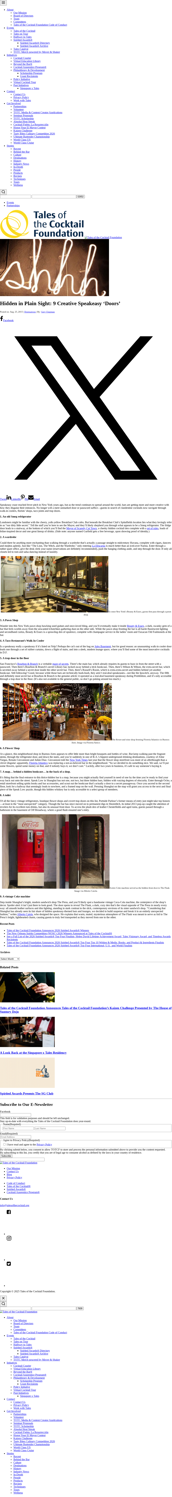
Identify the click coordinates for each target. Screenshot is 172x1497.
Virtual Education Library (27, 61)
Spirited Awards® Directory (35, 42)
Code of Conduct (16, 1183)
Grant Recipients (29, 76)
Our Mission (20, 12)
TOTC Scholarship (23, 118)
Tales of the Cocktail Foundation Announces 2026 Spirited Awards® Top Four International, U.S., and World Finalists (69, 945)
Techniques (19, 179)
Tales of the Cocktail (24, 30)
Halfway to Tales (22, 36)
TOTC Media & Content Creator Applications (37, 112)
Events (10, 27)
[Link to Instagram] (32, 1259)
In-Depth (18, 166)
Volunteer (18, 109)
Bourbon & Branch (27, 663)
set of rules (152, 528)
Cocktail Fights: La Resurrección (30, 124)
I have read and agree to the (29, 1144)
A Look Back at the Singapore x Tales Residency (33, 1052)
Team (16, 18)
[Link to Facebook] (32, 1233)
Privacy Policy (21, 97)
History (17, 160)
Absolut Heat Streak (24, 121)
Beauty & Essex (135, 625)
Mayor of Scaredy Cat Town (81, 528)
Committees (19, 21)
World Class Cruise (23, 142)
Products (18, 172)
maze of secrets (60, 663)
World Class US (22, 139)
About (10, 9)
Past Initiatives (21, 85)
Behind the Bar (21, 151)
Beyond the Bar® (22, 64)
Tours (16, 182)
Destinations (20, 157)
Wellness (18, 185)
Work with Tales (22, 100)
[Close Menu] (3, 1298)
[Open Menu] (3, 3)
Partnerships (19, 106)
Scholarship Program (31, 73)
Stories (10, 145)
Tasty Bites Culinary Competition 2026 (34, 133)
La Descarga (98, 545)
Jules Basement (103, 646)
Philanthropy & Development (29, 70)
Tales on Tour (20, 33)
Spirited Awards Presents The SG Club (26, 1093)
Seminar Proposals (23, 115)
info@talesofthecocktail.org (14, 1205)
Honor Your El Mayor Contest (29, 127)
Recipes (17, 176)
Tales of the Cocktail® (19, 1186)
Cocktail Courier (22, 58)
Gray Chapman (48, 312)
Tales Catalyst (20, 49)
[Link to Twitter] (32, 1285)
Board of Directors (23, 15)
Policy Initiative (21, 79)
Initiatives (12, 55)
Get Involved (14, 103)
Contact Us (19, 94)
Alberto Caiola (25, 914)
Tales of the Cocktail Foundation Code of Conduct (40, 24)
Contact (11, 91)
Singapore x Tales (29, 88)
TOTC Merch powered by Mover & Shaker (36, 52)
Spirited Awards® (22, 39)
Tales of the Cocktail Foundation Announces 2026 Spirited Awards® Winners (48, 930)
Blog (9, 1174)
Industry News (21, 163)
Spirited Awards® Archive (34, 46)
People (17, 169)
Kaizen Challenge (22, 130)
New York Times (79, 759)
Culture (17, 154)
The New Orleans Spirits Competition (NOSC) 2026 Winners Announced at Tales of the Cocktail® (59, 933)
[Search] (3, 192)
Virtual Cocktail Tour (24, 82)
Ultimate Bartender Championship (31, 136)
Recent (17, 148)
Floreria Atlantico (38, 763)
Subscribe (6, 1156)
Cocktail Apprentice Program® (29, 67)
